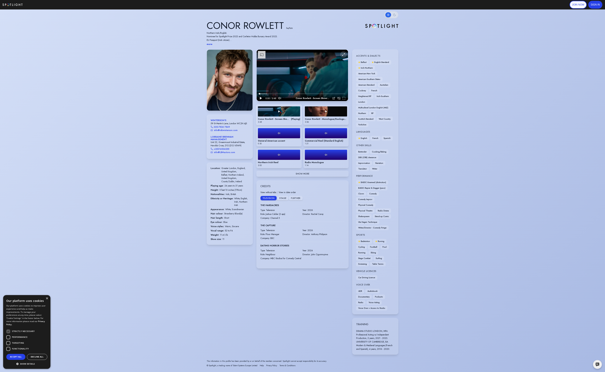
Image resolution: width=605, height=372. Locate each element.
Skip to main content (34, 5)
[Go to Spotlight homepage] (12, 5)
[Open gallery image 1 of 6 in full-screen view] (230, 80)
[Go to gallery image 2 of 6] (228, 102)
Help (262, 365)
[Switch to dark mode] (391, 14)
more (209, 44)
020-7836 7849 (222, 126)
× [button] (47, 298)
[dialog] (26, 332)
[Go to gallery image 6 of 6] (234, 102)
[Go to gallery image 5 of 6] (232, 102)
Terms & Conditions (287, 365)
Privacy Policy (271, 365)
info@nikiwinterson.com (226, 130)
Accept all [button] (16, 356)
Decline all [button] (37, 356)
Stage (282, 198)
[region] (302, 75)
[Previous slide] (212, 83)
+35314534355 (221, 149)
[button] (595, 5)
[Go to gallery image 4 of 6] (231, 102)
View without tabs (268, 192)
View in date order (287, 192)
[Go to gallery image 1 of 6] (226, 102)
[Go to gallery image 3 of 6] (229, 102)
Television (268, 198)
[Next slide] (247, 83)
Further (295, 198)
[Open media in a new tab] (333, 98)
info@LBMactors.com (224, 152)
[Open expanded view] (248, 54)
